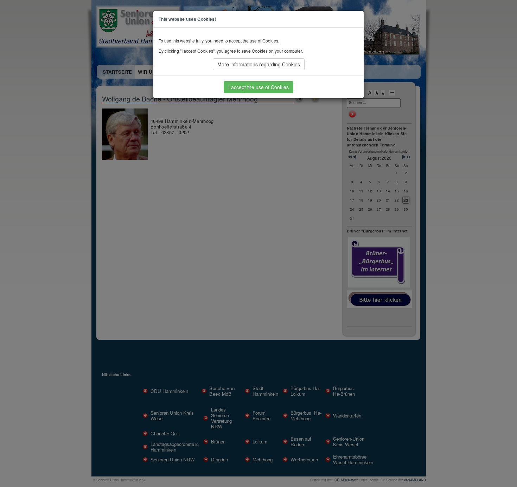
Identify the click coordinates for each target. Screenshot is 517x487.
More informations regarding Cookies (258, 64)
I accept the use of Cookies (258, 87)
